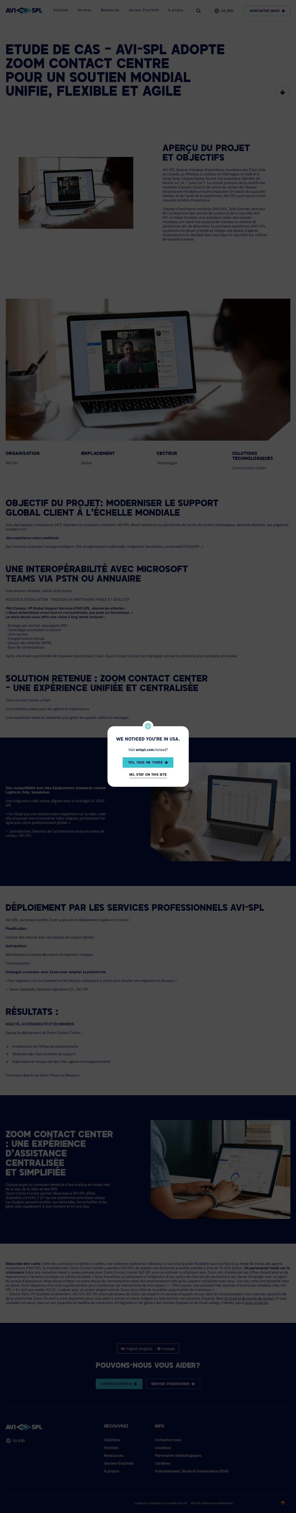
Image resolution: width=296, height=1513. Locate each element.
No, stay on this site (148, 775)
